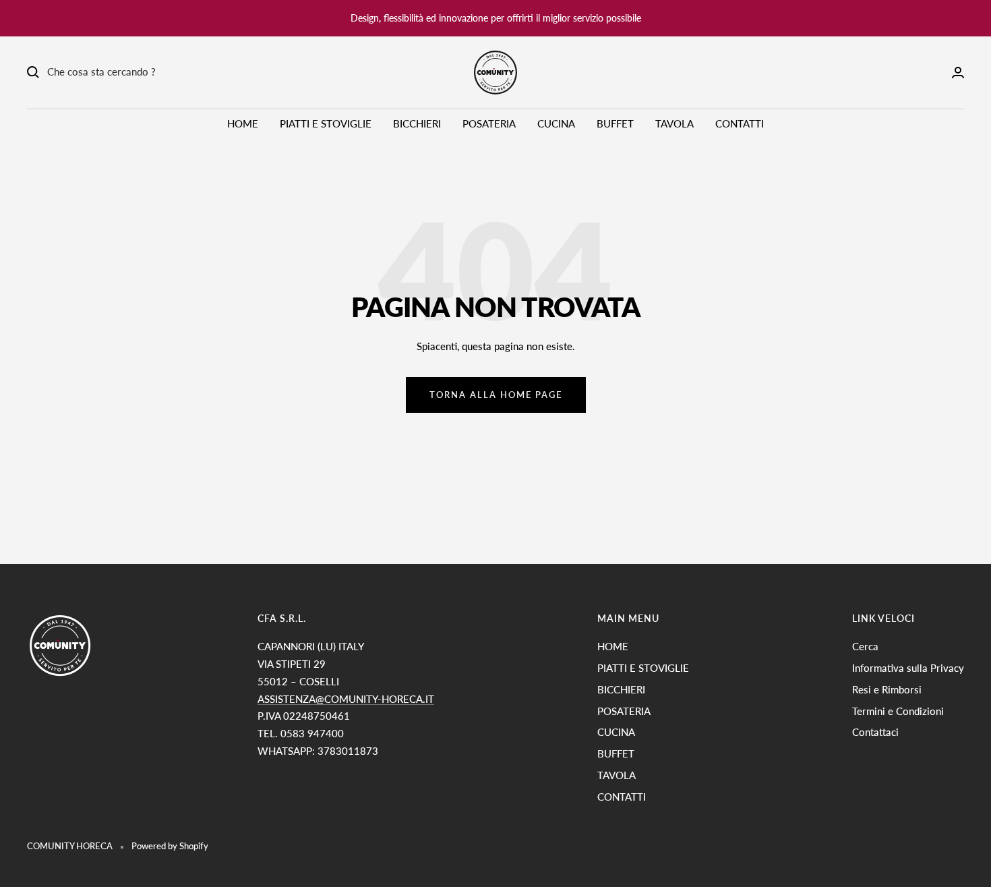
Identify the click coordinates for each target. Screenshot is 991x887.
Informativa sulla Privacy (908, 668)
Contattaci (875, 732)
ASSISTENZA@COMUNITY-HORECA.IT (346, 699)
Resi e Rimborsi (887, 689)
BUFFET (615, 123)
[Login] (958, 72)
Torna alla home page (495, 394)
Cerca (865, 646)
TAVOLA (674, 123)
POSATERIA (489, 123)
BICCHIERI (417, 123)
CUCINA (556, 123)
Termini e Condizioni (898, 711)
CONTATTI (739, 123)
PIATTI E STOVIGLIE (325, 123)
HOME (242, 123)
